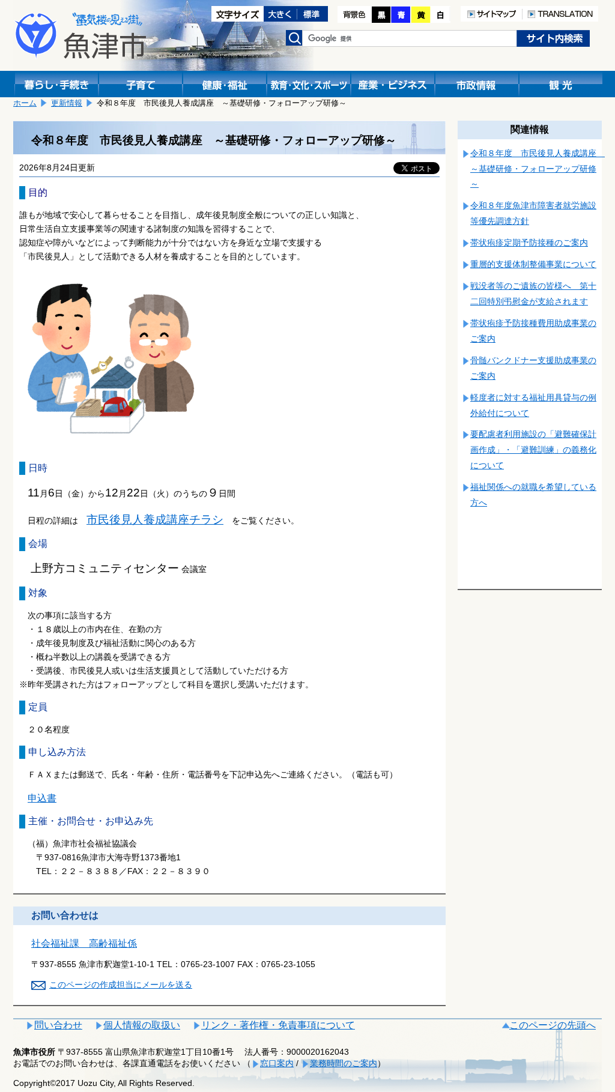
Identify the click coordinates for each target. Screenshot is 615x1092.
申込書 (42, 798)
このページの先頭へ (552, 1025)
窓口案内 (277, 1063)
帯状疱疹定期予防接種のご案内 (529, 242)
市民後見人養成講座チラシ (154, 519)
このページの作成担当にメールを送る (120, 984)
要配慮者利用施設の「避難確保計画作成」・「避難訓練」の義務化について (533, 449)
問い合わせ (58, 1025)
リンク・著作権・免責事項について (278, 1025)
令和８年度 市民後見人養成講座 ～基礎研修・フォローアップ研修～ (537, 168)
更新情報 (66, 102)
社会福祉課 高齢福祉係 (84, 943)
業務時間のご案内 (343, 1063)
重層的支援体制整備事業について (533, 264)
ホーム (25, 102)
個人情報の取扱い (141, 1025)
